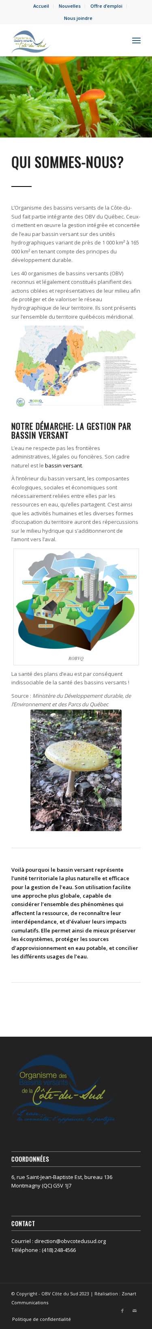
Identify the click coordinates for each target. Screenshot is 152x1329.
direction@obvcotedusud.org (70, 1241)
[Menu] (136, 40)
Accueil (41, 6)
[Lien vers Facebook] (122, 1311)
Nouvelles (70, 6)
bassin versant (63, 465)
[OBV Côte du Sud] (63, 40)
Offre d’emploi (106, 6)
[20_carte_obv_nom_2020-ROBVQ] (76, 367)
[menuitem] (41, 6)
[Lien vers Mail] (134, 1311)
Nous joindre (78, 18)
